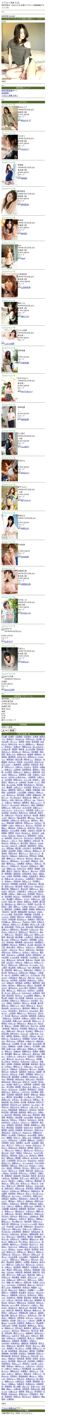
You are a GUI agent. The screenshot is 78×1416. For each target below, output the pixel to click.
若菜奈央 (31, 1102)
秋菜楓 (19, 785)
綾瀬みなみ (21, 754)
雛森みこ (38, 995)
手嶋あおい (12, 1219)
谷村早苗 (38, 838)
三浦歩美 (17, 1389)
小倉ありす (30, 1041)
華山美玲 (24, 929)
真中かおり (32, 1013)
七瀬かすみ (33, 1033)
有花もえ (29, 1186)
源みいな (31, 1285)
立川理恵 (8, 780)
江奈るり (15, 1122)
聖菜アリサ (11, 1186)
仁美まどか (33, 929)
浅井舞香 (8, 896)
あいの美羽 (37, 1369)
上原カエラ (17, 787)
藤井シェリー (36, 802)
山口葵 (34, 1082)
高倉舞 (37, 868)
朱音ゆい (8, 747)
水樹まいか (6, 1277)
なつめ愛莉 (28, 995)
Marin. (35, 874)
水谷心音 (36, 841)
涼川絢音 (5, 1000)
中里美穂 (10, 1094)
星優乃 (19, 851)
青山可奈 (24, 889)
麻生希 (21, 749)
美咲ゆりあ (14, 1224)
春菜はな (17, 802)
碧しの (40, 1036)
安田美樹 (29, 810)
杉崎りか (29, 1181)
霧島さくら (21, 1013)
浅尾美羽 (22, 1072)
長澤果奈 (35, 1249)
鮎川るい (17, 896)
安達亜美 (18, 1130)
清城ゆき (26, 1231)
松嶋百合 (5, 1320)
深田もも (33, 843)
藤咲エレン (6, 1221)
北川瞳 (39, 739)
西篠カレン (25, 1259)
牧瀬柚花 (38, 1300)
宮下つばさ (6, 764)
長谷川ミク (6, 752)
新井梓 (26, 1094)
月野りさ (27, 800)
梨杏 (3, 937)
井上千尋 (38, 904)
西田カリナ (25, 1000)
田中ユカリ (11, 1237)
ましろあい (35, 1105)
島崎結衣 (12, 1046)
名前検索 (5, 93)
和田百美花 (39, 927)
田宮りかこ (23, 1173)
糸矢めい (8, 881)
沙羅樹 (26, 1262)
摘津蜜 (18, 1158)
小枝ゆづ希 (33, 1198)
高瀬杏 (35, 1051)
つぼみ (11, 825)
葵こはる (5, 940)
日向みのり (25, 1305)
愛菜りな (5, 1006)
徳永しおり (12, 1290)
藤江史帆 (5, 1315)
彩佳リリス (39, 1074)
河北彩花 (31, 1303)
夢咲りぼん (17, 1270)
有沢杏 (25, 1036)
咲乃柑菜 (12, 1361)
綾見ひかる (23, 856)
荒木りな (38, 863)
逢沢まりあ (23, 1308)
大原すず (22, 1219)
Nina (23, 258)
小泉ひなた (30, 1366)
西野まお (13, 1165)
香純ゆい (17, 1036)
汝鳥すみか (30, 950)
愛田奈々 (36, 769)
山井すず (8, 641)
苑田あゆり (23, 1198)
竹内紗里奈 (37, 917)
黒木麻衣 (38, 1237)
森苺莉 (24, 233)
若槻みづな (6, 1099)
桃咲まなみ (26, 747)
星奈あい (12, 1249)
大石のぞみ (21, 868)
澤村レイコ (9, 767)
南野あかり (25, 1191)
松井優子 (34, 1000)
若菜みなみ (12, 1148)
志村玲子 (31, 990)
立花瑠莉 (35, 1143)
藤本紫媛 (25, 1064)
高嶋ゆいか (32, 1049)
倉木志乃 (15, 1356)
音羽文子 (12, 1303)
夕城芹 (21, 1074)
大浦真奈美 (21, 1338)
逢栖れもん (32, 1325)
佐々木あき (6, 1061)
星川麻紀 (25, 924)
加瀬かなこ (37, 1229)
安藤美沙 (31, 919)
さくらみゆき (27, 1163)
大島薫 (39, 1059)
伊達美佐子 (15, 1343)
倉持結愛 (36, 967)
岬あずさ (20, 1379)
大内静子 (33, 1173)
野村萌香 (17, 876)
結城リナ (18, 1150)
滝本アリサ (23, 1165)
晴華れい (40, 1219)
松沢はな (12, 835)
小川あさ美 (6, 749)
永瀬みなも (30, 1379)
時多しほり (25, 1336)
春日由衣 (40, 950)
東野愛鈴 (8, 874)
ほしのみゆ (14, 805)
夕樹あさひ (6, 1018)
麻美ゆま (12, 828)
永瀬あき (17, 747)
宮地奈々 (5, 1204)
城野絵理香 (33, 1234)
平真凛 (35, 1282)
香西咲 (14, 749)
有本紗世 (6, 1028)
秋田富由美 (12, 1110)
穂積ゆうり (9, 1328)
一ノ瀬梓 (40, 1290)
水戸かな (40, 1285)
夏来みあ (27, 1310)
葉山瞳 (41, 1069)
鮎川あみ (32, 912)
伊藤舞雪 (13, 1292)
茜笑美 (30, 1237)
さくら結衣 (25, 861)
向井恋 (41, 1160)
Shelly (12, 1153)
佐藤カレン (16, 1163)
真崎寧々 (18, 1262)
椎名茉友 (10, 1127)
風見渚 (27, 1249)
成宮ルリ (20, 947)
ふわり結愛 (9, 344)
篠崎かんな (9, 1381)
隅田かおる (21, 1303)
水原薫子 (31, 1290)
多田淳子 (26, 1364)
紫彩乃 (9, 871)
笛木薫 (33, 1003)
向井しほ (12, 1023)
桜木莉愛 (35, 742)
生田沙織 (5, 1033)
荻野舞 (30, 1148)
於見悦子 (22, 1353)
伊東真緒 (17, 1064)
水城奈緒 (5, 820)
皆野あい (36, 1099)
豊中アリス (11, 1275)
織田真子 (5, 830)
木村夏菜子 (39, 942)
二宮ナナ (13, 841)
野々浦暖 (17, 1386)
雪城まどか (11, 1346)
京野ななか (30, 739)
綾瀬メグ (27, 772)
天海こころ (27, 1229)
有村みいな (25, 1356)
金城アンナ (24, 975)
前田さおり (6, 1092)
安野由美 (40, 947)
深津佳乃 (26, 1287)
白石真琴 (38, 1127)
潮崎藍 (9, 1138)
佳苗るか (38, 759)
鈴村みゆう (14, 1033)
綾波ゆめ (40, 1041)
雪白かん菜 (21, 1361)
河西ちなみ (6, 952)
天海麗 (35, 736)
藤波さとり (37, 1310)
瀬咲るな (10, 1158)
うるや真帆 (21, 792)
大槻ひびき (9, 815)
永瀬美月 (20, 1323)
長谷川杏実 (18, 914)
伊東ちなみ (6, 1044)
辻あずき (13, 846)
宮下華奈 (10, 1087)
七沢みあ (10, 1272)
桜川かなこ (39, 1150)
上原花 (9, 876)
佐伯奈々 (36, 780)
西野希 (21, 1391)
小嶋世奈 (24, 1239)
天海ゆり (41, 1016)
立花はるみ (23, 1069)
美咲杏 (33, 1176)
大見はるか (12, 1394)
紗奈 (12, 800)
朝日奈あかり (29, 785)
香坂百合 (22, 1148)
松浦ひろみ (28, 886)
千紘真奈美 (33, 1257)
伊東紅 (25, 876)
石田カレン (11, 1379)
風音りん (15, 1092)
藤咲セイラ (17, 1066)
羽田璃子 (19, 1143)
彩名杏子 (6, 912)
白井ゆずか (6, 1122)
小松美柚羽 (16, 1231)
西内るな (5, 1155)
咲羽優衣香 (26, 1369)
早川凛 (7, 1016)
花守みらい (16, 1254)
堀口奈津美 (21, 818)
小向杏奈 (24, 1016)
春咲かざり (21, 1023)
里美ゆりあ (27, 797)
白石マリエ (12, 1247)
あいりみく (16, 1196)
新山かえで (25, 120)
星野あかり (32, 757)
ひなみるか (33, 1011)
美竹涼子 (12, 891)
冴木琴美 (29, 1188)
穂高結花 (5, 1105)
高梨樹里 (8, 1386)
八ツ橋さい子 (29, 1097)
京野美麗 (24, 363)
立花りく (10, 1374)
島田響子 (24, 1341)
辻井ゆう (26, 952)
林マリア (40, 1018)
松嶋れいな (6, 808)
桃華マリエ (9, 934)
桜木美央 (18, 1125)
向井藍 (9, 1084)
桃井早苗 (31, 1275)
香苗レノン (9, 1211)
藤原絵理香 (22, 912)
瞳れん (30, 985)
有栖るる (24, 528)
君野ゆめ (10, 848)
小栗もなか (12, 1313)
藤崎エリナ (11, 858)
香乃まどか (26, 1397)
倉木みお (33, 1155)
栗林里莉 (8, 909)
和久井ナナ (33, 932)
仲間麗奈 (26, 1039)
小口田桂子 (33, 957)
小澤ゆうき (11, 1056)
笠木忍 (28, 955)
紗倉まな (8, 769)
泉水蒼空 (22, 1292)
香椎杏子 (22, 945)
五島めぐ (33, 1341)
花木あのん (33, 1077)
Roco (21, 841)
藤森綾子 (27, 841)
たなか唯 (12, 1323)
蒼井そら (12, 818)
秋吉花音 (25, 1176)
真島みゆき (28, 970)
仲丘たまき (26, 1087)
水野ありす (14, 1239)
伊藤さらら (28, 962)
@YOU (4, 919)
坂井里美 (40, 1079)
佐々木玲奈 (14, 1102)
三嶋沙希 (22, 846)
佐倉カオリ (19, 825)
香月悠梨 (20, 795)
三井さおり (39, 1318)
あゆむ (40, 912)
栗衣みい (18, 1374)
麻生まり (31, 1252)
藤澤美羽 (12, 757)
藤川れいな (28, 1150)
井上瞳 (30, 945)
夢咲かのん (25, 1331)
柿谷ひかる (14, 1107)
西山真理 (10, 1262)
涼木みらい (30, 947)
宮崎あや (10, 983)
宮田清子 (13, 1376)
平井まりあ (19, 927)
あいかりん (19, 1059)
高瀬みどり (30, 1323)
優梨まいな (33, 1239)
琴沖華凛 (38, 1391)
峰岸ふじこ (30, 1059)
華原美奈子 (32, 1089)
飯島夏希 (18, 942)
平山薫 (4, 736)
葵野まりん (6, 1336)
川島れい (12, 894)
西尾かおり (17, 780)
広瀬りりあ (11, 1049)
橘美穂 (19, 1297)
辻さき (39, 978)
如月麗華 (13, 1353)
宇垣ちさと (27, 1153)
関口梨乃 (18, 934)
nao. (34, 800)
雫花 (40, 1315)
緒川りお (20, 858)
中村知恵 (24, 557)
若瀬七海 (32, 813)
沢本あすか (32, 884)
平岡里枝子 (33, 1394)
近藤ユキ (33, 1313)
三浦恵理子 (30, 879)
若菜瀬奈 (14, 1178)
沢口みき (24, 866)
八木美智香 (11, 1160)
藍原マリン (17, 1084)
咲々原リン (19, 1348)
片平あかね (35, 975)
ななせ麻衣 (23, 1257)
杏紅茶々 (12, 1181)
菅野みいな (28, 823)
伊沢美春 (31, 1361)
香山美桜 (12, 967)
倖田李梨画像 (6, 90)
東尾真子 (10, 1117)
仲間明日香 (25, 584)
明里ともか (16, 1229)
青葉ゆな (34, 1262)
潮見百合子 (6, 1132)
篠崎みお (31, 1140)
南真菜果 (18, 1094)
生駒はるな (23, 1247)
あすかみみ (26, 993)
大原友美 (34, 1267)
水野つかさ (16, 808)
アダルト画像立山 (8, 1408)
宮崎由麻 (31, 1353)
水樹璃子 (10, 1348)
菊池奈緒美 (23, 1376)
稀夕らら (25, 1003)
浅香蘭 (39, 1320)
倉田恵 (41, 1313)
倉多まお (29, 960)
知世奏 (35, 1297)
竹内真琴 (16, 1018)
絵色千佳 (31, 828)
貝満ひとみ (21, 967)
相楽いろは (21, 894)
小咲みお (27, 851)
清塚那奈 (8, 1176)
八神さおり (30, 1211)
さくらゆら (33, 965)
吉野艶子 (27, 983)
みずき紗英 (27, 808)
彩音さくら (25, 1183)
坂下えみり (25, 500)
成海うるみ (21, 1049)
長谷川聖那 (9, 927)
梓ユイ (21, 950)
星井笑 (41, 1120)
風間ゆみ (38, 754)
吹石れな (24, 473)
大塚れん (25, 1018)
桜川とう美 (34, 924)
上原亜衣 (26, 764)
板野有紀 (10, 759)
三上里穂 (12, 1135)
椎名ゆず (27, 1374)
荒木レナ (40, 1097)
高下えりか (21, 1160)
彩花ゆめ (10, 942)
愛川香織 (18, 937)
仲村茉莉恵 (26, 896)
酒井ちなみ (9, 886)
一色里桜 (12, 1013)
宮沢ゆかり (32, 1120)
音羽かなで (37, 787)
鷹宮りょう (23, 853)
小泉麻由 (17, 909)
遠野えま (36, 1328)
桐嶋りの (34, 1008)
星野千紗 (40, 919)
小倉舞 (19, 1046)
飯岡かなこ (11, 863)
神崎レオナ (39, 1031)
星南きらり (14, 1000)
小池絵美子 (21, 891)
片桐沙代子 (19, 1381)
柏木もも (40, 1303)
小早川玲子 (27, 1196)
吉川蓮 (23, 1102)
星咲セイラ (37, 1221)
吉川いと (5, 1069)
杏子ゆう (25, 1168)
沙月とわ (29, 1318)
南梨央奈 (17, 874)
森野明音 (36, 983)
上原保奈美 (25, 287)
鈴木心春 (20, 960)
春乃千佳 (34, 1331)
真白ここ (5, 1295)
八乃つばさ (11, 1285)
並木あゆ (38, 1117)
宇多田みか (21, 1135)
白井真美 (22, 884)
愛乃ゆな (24, 1234)
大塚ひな (18, 767)
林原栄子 (33, 988)
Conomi (20, 1249)
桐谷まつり (6, 1163)
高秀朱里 (38, 1188)
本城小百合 (39, 937)
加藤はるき (6, 1341)
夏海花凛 (38, 1181)
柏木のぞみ (12, 744)
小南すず (8, 1369)
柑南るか (10, 1366)
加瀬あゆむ (37, 795)
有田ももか (39, 1333)
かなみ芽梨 (14, 957)
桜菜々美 (12, 901)
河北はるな (32, 1160)
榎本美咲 (24, 1204)
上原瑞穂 (20, 955)
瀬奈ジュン (17, 970)
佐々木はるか (15, 797)
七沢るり (38, 823)
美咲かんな (21, 990)
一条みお (31, 1320)
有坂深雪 (18, 1272)
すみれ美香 (12, 1257)
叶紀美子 (17, 1003)
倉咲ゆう (34, 820)
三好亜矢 (22, 1089)
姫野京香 (36, 772)
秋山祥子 (24, 940)
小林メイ (10, 1206)
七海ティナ (37, 1374)
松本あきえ (32, 1295)
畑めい (9, 1389)
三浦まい (34, 1305)
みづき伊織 (30, 749)
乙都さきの (19, 1264)
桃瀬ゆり (18, 1206)
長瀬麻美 (5, 945)
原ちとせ (20, 1031)
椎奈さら (40, 1252)
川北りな (22, 1295)
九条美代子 (11, 1297)
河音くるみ (26, 1115)
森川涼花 (38, 945)
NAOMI (34, 1039)
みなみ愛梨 (28, 1117)
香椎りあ (34, 1094)
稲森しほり (11, 1031)
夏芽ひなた (23, 1216)
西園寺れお (26, 1051)
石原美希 (32, 777)
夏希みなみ (21, 985)
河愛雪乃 (5, 1198)
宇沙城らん (6, 922)
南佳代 (9, 1270)
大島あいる (21, 828)
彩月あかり (21, 919)
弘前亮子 (31, 1056)
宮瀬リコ (5, 929)
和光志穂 (29, 927)
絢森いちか (17, 1021)
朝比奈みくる (10, 904)
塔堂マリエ (21, 904)
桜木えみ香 (6, 1077)
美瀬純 (31, 909)
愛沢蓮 (18, 848)
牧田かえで (23, 932)
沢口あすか (39, 886)
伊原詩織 (12, 919)
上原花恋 (22, 782)
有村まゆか (23, 1351)
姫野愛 (9, 1036)
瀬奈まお (14, 1028)
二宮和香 (22, 1140)
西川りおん (11, 1041)
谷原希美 (15, 975)
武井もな (13, 1216)
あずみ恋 (34, 1158)
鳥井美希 (28, 1221)
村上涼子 (40, 818)
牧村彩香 (20, 1358)
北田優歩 (27, 736)
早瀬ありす (14, 866)
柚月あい (12, 985)
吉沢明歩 (5, 813)
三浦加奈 (24, 1077)
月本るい (15, 1099)
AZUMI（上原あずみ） (17, 777)
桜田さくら (15, 924)
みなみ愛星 (32, 1135)
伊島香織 (14, 884)
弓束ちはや (6, 1325)
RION (12, 1143)
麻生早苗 (5, 889)
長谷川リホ (39, 762)
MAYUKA (5, 884)
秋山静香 (38, 985)
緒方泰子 (18, 1214)
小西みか (32, 1036)
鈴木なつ (17, 1369)
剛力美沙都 (6, 1356)
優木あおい (14, 861)
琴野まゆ (33, 856)
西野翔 (11, 833)
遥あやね (5, 1305)
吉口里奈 (13, 1173)
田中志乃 (18, 1328)
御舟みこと (19, 1366)
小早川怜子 (26, 848)
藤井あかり (19, 1211)
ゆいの (7, 975)
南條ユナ (18, 1282)
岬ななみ (34, 1259)
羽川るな (5, 1216)
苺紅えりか (9, 1150)
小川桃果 (15, 1044)
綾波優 (30, 754)
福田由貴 (24, 419)
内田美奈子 (37, 955)
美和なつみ (12, 965)
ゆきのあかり (26, 391)
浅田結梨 (10, 1079)
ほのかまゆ (28, 942)
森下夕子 (41, 1176)
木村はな (6, 924)
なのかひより (15, 1008)
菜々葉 (23, 1044)
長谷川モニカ (15, 1105)
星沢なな (26, 752)
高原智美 (8, 1397)
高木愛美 (17, 1267)
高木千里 (5, 1224)
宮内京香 (8, 1333)
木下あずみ (28, 838)
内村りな (5, 1039)
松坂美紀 (12, 1193)
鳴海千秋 (36, 1272)
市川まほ (18, 815)
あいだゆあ (11, 785)
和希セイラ (37, 1348)
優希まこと (11, 990)
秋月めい (33, 1165)
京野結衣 (20, 1041)
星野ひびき (24, 1026)
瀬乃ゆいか (16, 752)
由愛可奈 (18, 823)
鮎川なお (27, 815)
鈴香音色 (34, 764)
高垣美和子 (21, 1237)
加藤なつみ (11, 868)
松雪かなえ (14, 1204)
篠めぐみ (24, 316)
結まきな (40, 1292)
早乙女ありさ (15, 1039)
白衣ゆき (26, 1105)
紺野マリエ (21, 1280)
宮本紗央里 (26, 874)
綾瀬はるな (40, 909)
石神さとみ (39, 1214)
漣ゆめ (19, 901)
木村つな (31, 978)
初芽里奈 (34, 1064)
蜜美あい (18, 899)
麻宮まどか (11, 960)
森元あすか (39, 1226)
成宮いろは (26, 1138)
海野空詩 (34, 1122)
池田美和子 (32, 846)
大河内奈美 (21, 1285)
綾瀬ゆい (13, 1198)
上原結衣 (17, 769)
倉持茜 (18, 1087)
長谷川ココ (23, 1011)
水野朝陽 (33, 940)
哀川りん (29, 825)
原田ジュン (16, 922)
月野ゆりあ (6, 1254)
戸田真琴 (5, 1143)
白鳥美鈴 (22, 980)
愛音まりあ (19, 1188)
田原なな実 (35, 1389)
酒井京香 (29, 1171)
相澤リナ (20, 790)
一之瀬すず (28, 937)
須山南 (13, 1320)
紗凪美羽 (13, 1209)
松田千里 (10, 1310)
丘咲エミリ (19, 1145)
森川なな (15, 1331)
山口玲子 (10, 962)
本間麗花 (29, 1074)
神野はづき (6, 1196)
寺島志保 (17, 881)
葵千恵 (40, 1003)
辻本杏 (42, 1026)
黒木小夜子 (11, 947)
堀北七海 (10, 937)
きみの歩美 (28, 762)
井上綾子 (29, 1031)
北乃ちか (12, 762)
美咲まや (26, 1254)
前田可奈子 (9, 1188)
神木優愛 (8, 1054)
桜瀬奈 (23, 1277)
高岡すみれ (39, 1201)
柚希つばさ (21, 1275)
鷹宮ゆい (12, 1201)
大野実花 (20, 1318)
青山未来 (5, 1008)
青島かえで (30, 1006)
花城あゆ (17, 1051)
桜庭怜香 (33, 1343)
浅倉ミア (40, 1275)
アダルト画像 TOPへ (9, 95)
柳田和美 (22, 1112)
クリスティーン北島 (29, 1224)
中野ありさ (14, 940)
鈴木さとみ (25, 820)
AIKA (23, 1006)
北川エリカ (17, 838)
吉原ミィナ (39, 810)
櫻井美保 (17, 1115)
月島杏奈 (10, 1125)
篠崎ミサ (36, 797)
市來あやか (12, 1140)
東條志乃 (12, 1318)
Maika (28, 742)
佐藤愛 (25, 909)
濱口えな (34, 1183)
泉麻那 (28, 790)
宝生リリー (21, 1320)
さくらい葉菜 (6, 914)
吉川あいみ (25, 613)
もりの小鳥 (38, 1153)
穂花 (33, 805)
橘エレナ (25, 871)
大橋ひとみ (35, 899)
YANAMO (5, 1343)
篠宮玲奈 (31, 1209)
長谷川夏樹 (17, 1097)
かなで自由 (39, 1163)
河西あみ (13, 1069)
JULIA (17, 833)
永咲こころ (16, 993)
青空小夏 (18, 759)
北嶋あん (12, 1384)
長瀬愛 (11, 736)
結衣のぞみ (28, 1127)
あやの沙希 (9, 690)
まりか (26, 899)
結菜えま (24, 1107)
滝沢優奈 (34, 752)
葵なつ (28, 1193)
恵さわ (39, 1006)
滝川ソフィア (34, 853)
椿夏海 (34, 1287)
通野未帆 (13, 1112)
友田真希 (8, 838)
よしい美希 (14, 1305)
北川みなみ (12, 1089)
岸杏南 (21, 1171)
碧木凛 (41, 1110)
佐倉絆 (11, 998)
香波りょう (36, 1021)
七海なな (8, 802)
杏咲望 (28, 917)
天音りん (34, 1061)
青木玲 (35, 767)
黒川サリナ (33, 1244)
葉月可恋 (18, 1300)
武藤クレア (37, 808)
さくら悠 (27, 780)
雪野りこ (17, 907)
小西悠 (28, 795)
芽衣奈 (19, 762)
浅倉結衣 (29, 1333)
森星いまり (32, 1112)
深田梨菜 (18, 983)
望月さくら (12, 1171)
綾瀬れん (27, 901)
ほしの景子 (39, 1066)
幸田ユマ (20, 1201)
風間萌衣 (5, 1165)
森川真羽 (20, 1346)
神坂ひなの (37, 1196)
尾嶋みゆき (28, 1226)
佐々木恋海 (19, 998)
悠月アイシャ (34, 1242)
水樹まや (25, 1158)
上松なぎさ (21, 1056)
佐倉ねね (29, 1201)
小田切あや (12, 978)
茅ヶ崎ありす (17, 1221)
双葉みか (13, 856)
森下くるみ (6, 1287)
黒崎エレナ (33, 889)
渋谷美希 (36, 914)
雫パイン (13, 742)
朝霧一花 (10, 1282)
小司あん (8, 1066)
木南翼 (28, 1381)
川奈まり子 (12, 932)
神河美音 (36, 1115)
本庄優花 (34, 1092)
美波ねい (33, 973)
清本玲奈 (20, 1186)
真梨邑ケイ (35, 1125)
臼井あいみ (14, 1191)
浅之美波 (33, 1308)
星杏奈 (41, 891)
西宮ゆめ (13, 1155)
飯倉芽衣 (18, 1310)
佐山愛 (35, 815)
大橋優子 (40, 1361)
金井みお (6, 1178)
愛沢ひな (20, 917)
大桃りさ (40, 922)
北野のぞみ (23, 965)
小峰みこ (8, 1267)
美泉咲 (35, 901)
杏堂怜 (35, 1358)
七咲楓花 (18, 736)
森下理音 (24, 843)
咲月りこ (22, 1315)
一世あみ (5, 1173)
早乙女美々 (12, 1011)
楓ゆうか (17, 1054)
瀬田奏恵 (36, 1381)
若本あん (27, 1270)
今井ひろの (21, 757)
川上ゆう (24, 149)
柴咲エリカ (39, 934)
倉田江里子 (34, 1178)
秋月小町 (34, 1356)
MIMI (33, 922)
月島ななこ (28, 1066)
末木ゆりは (32, 1315)
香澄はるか (19, 1079)
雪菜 (10, 907)
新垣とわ (20, 1193)
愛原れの (12, 1358)
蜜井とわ (10, 1059)
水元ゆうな (19, 739)
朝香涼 (19, 1153)
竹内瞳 (14, 1325)
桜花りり (40, 1353)
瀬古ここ (36, 1087)
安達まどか (39, 1171)
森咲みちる (33, 1028)
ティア (37, 782)
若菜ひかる (23, 813)
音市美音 (38, 825)
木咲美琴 (25, 1389)
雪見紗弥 (40, 749)
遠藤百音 (24, 1343)
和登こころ (16, 1364)
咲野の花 (27, 1282)
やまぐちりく (6, 810)
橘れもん (31, 818)
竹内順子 (36, 881)
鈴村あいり (14, 843)
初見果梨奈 (12, 1351)
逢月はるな (12, 988)
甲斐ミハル (6, 1229)
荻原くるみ (28, 1300)
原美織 (39, 1056)
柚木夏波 (15, 1277)
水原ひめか (14, 1234)
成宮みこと (33, 1371)
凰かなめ (5, 1153)
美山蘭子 (10, 899)
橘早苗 (32, 1351)
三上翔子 (24, 447)
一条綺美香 (16, 764)
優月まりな (30, 1264)
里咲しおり (26, 1054)
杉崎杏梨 (24, 957)
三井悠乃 (40, 1140)
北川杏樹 (12, 851)
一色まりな (12, 950)
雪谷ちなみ (16, 1082)
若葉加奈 (17, 1176)
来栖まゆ (33, 1204)
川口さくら (25, 1122)
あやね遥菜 (6, 1021)
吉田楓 (28, 1348)
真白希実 (10, 995)
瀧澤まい (31, 1219)
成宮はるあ (6, 1082)
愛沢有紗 (27, 1297)
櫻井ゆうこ (28, 759)
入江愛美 (8, 772)
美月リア (10, 1145)
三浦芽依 (10, 1399)
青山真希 (40, 1323)
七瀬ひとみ (12, 1391)
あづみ (7, 993)
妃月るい (31, 1292)
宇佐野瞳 (40, 1351)
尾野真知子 (32, 835)
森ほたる (13, 1315)
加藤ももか (9, 1214)
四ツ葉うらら (38, 1193)
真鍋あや (36, 1397)
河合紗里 (24, 1244)
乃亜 (29, 775)
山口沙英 (18, 1226)
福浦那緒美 (16, 1287)
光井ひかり (37, 1145)
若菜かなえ (39, 1130)
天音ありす (16, 1132)
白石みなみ (25, 1061)
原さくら (36, 1346)
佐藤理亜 (22, 1209)
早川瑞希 (36, 1046)
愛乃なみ (29, 858)
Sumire (28, 1145)
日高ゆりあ (23, 973)
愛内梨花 (24, 204)
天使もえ (24, 662)
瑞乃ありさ (12, 1308)
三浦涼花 (36, 993)
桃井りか (5, 1072)
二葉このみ (33, 1107)
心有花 (25, 907)
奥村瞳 (16, 1026)
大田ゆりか (11, 1338)
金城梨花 (40, 1338)
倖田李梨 (8, 970)
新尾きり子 (11, 1252)
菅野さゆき (12, 853)
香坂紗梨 (36, 1270)
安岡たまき (35, 1254)
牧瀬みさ (22, 1290)
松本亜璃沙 (37, 848)
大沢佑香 (27, 787)
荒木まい (13, 1120)
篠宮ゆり (34, 861)
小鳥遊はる (33, 1216)
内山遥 (37, 960)
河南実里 (38, 1206)
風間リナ (5, 1292)
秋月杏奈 (5, 1112)
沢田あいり (16, 952)
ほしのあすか (38, 747)
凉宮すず (26, 1082)
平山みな (26, 922)
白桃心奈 (13, 1072)
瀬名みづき (32, 1023)
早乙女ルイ (25, 833)
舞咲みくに (12, 775)
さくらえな (39, 998)
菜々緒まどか (26, 1099)
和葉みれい (32, 980)
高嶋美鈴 (5, 1353)
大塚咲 (23, 830)
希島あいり (37, 851)
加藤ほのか (37, 1132)
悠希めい (29, 863)
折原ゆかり (33, 866)
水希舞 (9, 1064)
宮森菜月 (20, 1384)
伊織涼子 (38, 970)
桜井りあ (18, 800)
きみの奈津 (37, 1044)
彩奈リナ (17, 1138)
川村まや (17, 871)
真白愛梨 (18, 1117)
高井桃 (39, 830)
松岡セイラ (39, 962)
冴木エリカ (32, 1277)
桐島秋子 (25, 1267)
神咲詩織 (10, 823)
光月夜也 (13, 980)
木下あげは (6, 1231)
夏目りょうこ (18, 1333)
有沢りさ (32, 907)
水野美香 (27, 1084)
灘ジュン (33, 1069)
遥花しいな (23, 1155)
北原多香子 (33, 876)
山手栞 (4, 950)
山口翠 (34, 1364)
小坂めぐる (14, 820)
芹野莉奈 (17, 1168)
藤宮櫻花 (15, 1077)
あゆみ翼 (27, 1021)
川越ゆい (20, 1181)
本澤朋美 (31, 894)
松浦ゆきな (30, 1384)
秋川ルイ (18, 995)
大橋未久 (31, 792)
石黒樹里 (36, 1138)
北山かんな (27, 1132)
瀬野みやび (14, 1371)
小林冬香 (36, 896)
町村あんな (12, 973)
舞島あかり (23, 1110)
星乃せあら (28, 1130)
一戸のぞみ (25, 1092)
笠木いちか (35, 1386)
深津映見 (22, 775)
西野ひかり (14, 1259)
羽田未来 (29, 998)
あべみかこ (19, 879)
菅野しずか (14, 1183)
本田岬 (30, 904)
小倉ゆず (31, 830)
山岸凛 (11, 1130)
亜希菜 (30, 868)
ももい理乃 (23, 988)
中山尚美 (10, 1226)
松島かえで (17, 772)
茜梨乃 (4, 1135)
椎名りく (8, 1026)
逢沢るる (36, 1054)
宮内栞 (41, 1089)
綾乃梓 (14, 912)
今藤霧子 (24, 1371)
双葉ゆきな (35, 1191)
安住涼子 (35, 833)
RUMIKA (13, 813)
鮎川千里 (8, 1115)
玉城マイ (27, 1046)
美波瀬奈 (18, 1127)
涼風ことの (28, 934)
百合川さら (11, 955)
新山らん (38, 858)
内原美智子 (6, 1364)
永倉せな (31, 1072)
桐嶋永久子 (14, 889)
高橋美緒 (28, 914)
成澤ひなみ (28, 1206)
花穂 (29, 1044)
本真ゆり (10, 739)
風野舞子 (25, 802)
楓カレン (33, 1376)
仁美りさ (10, 1300)
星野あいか (21, 1252)
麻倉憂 (9, 787)
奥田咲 (21, 742)
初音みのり (25, 805)
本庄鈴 (28, 1346)
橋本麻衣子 (28, 1214)
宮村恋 (9, 1168)
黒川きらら (11, 795)
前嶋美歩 (40, 805)
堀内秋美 (32, 1016)
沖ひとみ (40, 828)
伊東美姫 (36, 790)
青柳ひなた (23, 1394)
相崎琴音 (12, 790)
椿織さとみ (12, 1242)
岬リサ (4, 965)
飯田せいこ (14, 1244)
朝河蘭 (4, 894)
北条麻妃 (20, 863)
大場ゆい (36, 775)
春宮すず (40, 1102)
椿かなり (15, 1016)
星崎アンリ (14, 1006)
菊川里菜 (18, 886)
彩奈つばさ (30, 1079)
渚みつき (25, 1386)
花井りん (34, 952)
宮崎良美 (15, 1341)
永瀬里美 (36, 1084)
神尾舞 (24, 178)
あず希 (27, 1143)
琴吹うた (29, 1391)
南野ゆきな (14, 929)
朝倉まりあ (9, 879)
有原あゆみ (35, 1231)
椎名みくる (12, 782)
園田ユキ (10, 1264)
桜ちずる (34, 1026)
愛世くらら (32, 1280)
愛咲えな (8, 1051)
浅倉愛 (39, 1072)
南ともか (34, 871)
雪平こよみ (24, 1178)
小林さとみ (32, 891)
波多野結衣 (26, 769)
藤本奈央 (26, 1008)
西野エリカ (35, 1168)
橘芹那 (9, 1097)
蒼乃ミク (31, 1338)
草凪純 (13, 917)
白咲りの (34, 1336)
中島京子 (22, 1120)
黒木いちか (11, 754)
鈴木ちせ (13, 1074)
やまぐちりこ (19, 810)
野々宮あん (23, 1242)
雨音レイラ (26, 881)
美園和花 (13, 1295)
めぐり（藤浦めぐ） (27, 744)
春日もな (13, 945)
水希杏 (33, 1018)
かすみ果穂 (14, 830)
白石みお (33, 1110)
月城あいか (11, 1280)
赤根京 (9, 1003)
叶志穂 (30, 782)
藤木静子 (27, 1328)
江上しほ (24, 1033)
